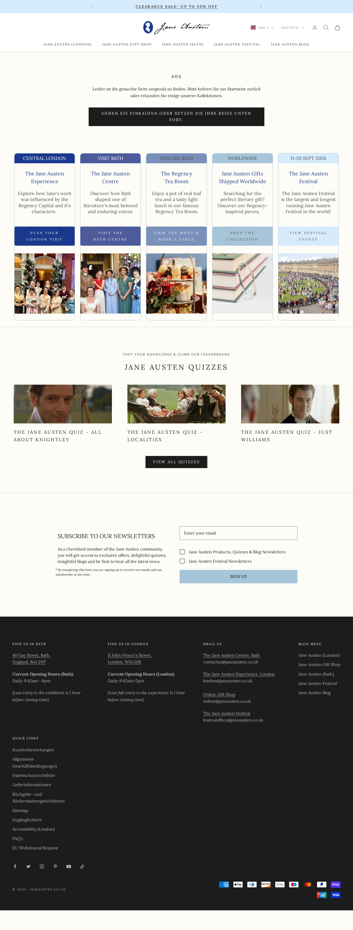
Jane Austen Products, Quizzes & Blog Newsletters (237, 551)
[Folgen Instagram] (41, 866)
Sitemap (20, 810)
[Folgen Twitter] (28, 866)
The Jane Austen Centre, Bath (231, 655)
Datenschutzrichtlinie (33, 775)
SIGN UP (238, 576)
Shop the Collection (242, 236)
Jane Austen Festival (237, 44)
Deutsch (290, 27)
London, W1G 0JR (124, 661)
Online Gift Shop (219, 694)
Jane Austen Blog (290, 44)
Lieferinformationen (31, 784)
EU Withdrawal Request (35, 847)
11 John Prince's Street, (129, 655)
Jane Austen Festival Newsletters (220, 561)
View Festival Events (308, 236)
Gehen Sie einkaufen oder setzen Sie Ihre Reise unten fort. (176, 116)
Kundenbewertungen (33, 749)
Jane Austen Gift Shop (127, 44)
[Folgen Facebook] (15, 866)
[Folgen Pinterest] (55, 866)
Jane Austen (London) (67, 44)
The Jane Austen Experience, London (239, 674)
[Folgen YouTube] (68, 866)
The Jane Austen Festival (226, 713)
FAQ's (17, 838)
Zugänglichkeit (27, 819)
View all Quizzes (176, 461)
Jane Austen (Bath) (183, 44)
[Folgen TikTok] (82, 866)
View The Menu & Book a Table (176, 236)
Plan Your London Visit (45, 236)
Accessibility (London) (33, 829)
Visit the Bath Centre (111, 236)
